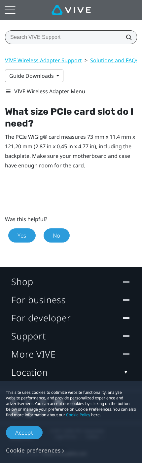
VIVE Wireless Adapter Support (43, 60)
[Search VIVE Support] (127, 37)
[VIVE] (71, 10)
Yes (22, 235)
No (56, 235)
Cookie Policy (78, 415)
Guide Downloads (32, 75)
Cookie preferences (33, 450)
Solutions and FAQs (114, 60)
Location (29, 372)
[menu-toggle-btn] (10, 10)
